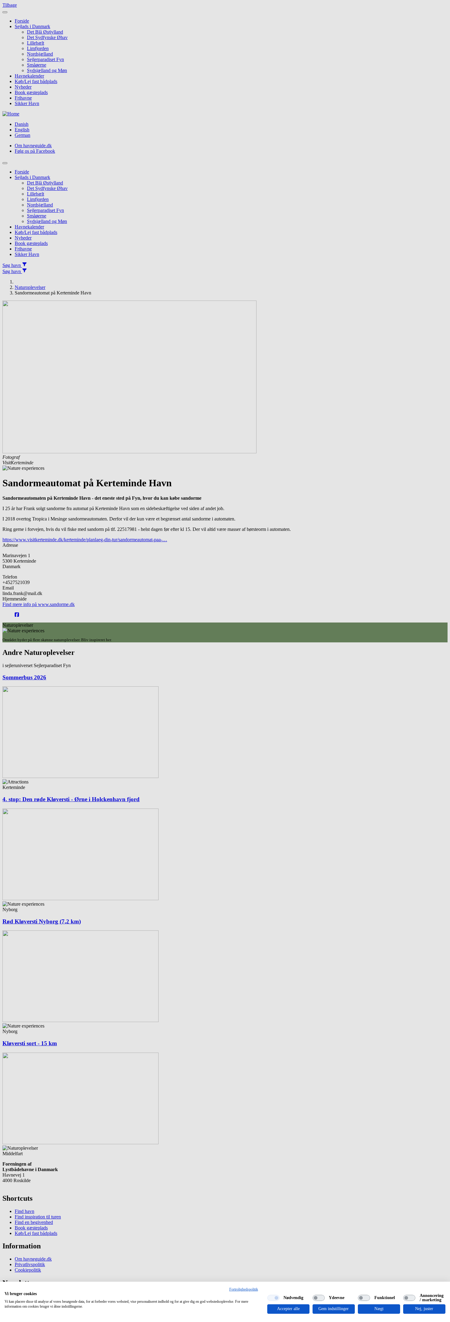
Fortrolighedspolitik (243, 1289)
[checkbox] (273, 1298)
